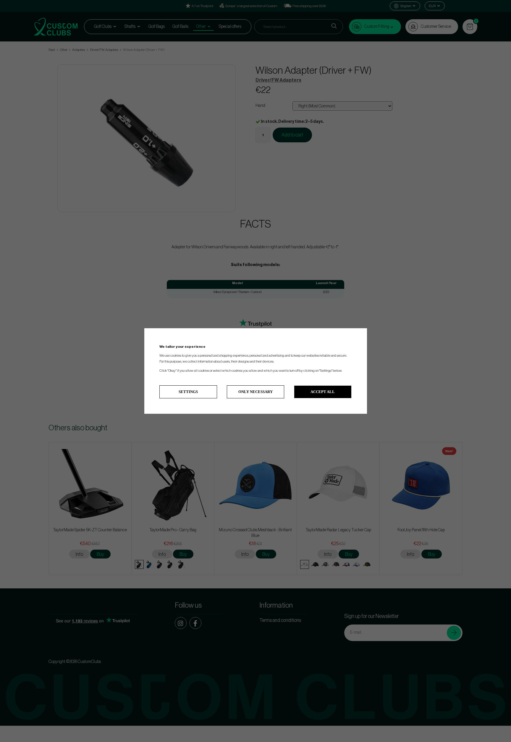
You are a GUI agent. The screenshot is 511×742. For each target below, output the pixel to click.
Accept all (323, 391)
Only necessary (255, 391)
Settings (188, 391)
